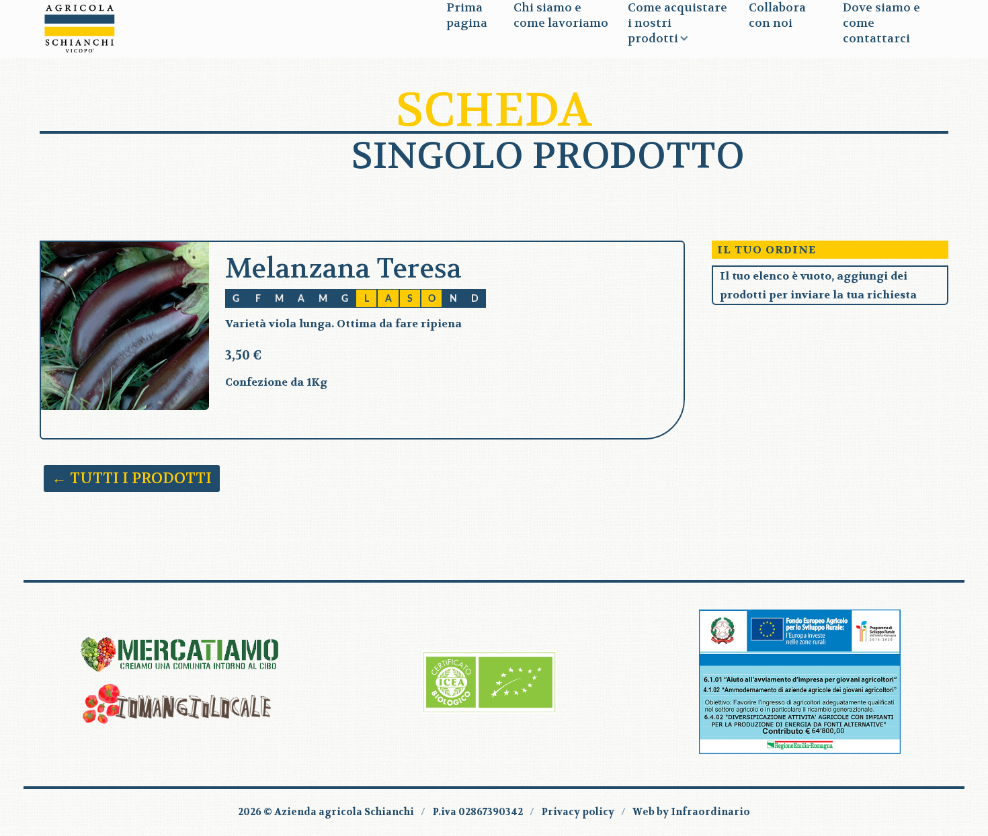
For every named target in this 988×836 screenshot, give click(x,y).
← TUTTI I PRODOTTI (132, 478)
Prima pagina (466, 15)
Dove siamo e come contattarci (881, 23)
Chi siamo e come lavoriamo (560, 15)
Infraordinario (710, 812)
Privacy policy (577, 812)
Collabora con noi (777, 15)
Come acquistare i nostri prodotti (677, 23)
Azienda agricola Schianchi (344, 812)
